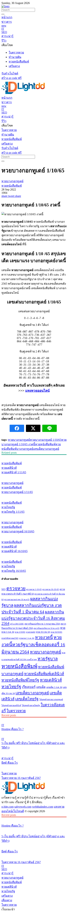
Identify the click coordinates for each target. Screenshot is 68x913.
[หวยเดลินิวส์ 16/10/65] (34, 535)
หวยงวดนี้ (44, 637)
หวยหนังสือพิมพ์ (45, 444)
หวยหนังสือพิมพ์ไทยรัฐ (20, 680)
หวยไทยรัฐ (11, 686)
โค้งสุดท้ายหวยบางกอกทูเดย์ (51, 699)
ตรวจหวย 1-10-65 (34, 589)
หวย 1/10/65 (20, 632)
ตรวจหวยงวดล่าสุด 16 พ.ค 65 (17, 600)
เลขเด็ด (41, 687)
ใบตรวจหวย (16, 711)
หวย (62, 627)
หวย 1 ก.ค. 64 (7, 632)
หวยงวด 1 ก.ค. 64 (26, 638)
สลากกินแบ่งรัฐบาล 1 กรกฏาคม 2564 (42, 624)
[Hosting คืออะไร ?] (34, 719)
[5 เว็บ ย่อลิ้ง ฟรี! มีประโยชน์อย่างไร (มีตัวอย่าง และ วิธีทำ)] (34, 733)
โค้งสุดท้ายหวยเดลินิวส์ (11, 705)
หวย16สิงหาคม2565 (9, 638)
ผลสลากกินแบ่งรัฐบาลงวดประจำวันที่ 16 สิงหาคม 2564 (33, 617)
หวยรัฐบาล (48, 658)
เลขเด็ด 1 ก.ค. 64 (54, 687)
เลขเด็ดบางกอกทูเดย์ (46, 448)
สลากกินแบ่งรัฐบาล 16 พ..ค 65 (46, 628)
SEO (3, 589)
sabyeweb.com (22, 806)
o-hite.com (7, 806)
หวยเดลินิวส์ (51, 680)
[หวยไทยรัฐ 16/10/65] (34, 555)
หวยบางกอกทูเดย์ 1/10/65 (45, 439)
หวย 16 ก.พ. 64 (43, 632)
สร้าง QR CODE (17, 624)
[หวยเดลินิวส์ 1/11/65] (34, 456)
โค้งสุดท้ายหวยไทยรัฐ (31, 705)
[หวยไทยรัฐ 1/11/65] (34, 496)
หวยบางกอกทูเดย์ (19, 439)
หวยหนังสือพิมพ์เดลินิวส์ (44, 674)
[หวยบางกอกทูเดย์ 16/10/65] (34, 515)
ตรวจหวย (16, 588)
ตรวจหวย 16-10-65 (50, 589)
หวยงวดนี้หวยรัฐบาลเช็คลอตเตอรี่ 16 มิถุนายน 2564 (33, 644)
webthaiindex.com (42, 806)
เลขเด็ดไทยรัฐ (27, 699)
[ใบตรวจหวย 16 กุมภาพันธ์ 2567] (34, 766)
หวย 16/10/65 (56, 632)
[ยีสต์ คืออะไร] (34, 751)
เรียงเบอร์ (29, 687)
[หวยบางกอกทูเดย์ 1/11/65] (34, 476)
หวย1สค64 (30, 632)
